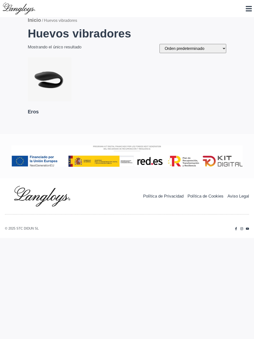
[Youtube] (247, 228)
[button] (249, 8)
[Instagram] (241, 228)
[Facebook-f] (236, 228)
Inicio (34, 20)
